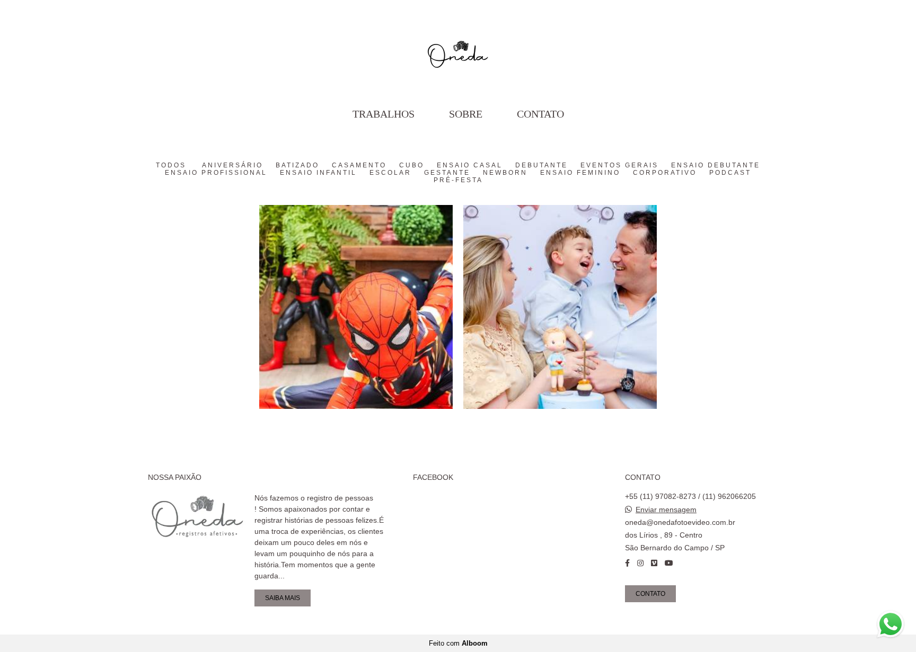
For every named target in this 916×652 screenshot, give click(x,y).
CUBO (411, 165)
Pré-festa (458, 180)
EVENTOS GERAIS (619, 165)
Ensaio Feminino (580, 172)
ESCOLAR (390, 172)
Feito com (458, 643)
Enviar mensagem (666, 509)
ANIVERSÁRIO (232, 165)
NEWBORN (505, 172)
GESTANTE (447, 172)
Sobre (465, 114)
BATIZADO (297, 165)
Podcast (730, 172)
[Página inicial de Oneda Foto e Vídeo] (458, 50)
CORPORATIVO (665, 172)
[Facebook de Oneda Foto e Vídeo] (627, 563)
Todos (171, 165)
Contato (540, 114)
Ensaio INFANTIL (318, 172)
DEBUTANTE (541, 165)
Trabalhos (384, 114)
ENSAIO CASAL (470, 165)
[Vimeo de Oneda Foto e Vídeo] (654, 563)
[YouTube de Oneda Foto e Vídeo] (669, 563)
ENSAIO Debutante (715, 165)
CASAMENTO (359, 165)
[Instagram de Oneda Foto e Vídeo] (640, 563)
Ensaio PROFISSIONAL (216, 172)
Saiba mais (282, 597)
